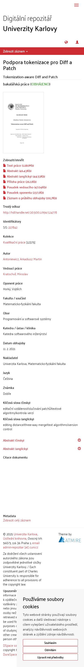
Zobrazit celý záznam (17, 520)
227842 (12, 227)
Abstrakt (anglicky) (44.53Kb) (25, 176)
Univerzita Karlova (25, 534)
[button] (66, 42)
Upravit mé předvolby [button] (50, 657)
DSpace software (14, 645)
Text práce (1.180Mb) (20, 165)
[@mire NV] (70, 538)
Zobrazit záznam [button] (14, 51)
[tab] (42, 227)
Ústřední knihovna (15, 538)
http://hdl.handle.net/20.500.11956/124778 (30, 212)
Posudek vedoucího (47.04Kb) (26, 187)
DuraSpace (10, 654)
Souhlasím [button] (50, 642)
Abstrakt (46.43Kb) (18, 170)
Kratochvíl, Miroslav (15, 274)
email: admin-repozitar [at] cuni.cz (21, 545)
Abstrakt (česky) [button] (13, 440)
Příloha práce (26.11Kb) (21, 181)
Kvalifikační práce (14, 242)
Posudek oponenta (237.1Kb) (25, 192)
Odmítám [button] (50, 649)
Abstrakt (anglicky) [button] (15, 448)
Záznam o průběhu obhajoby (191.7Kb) (31, 198)
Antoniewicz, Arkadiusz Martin (22, 259)
